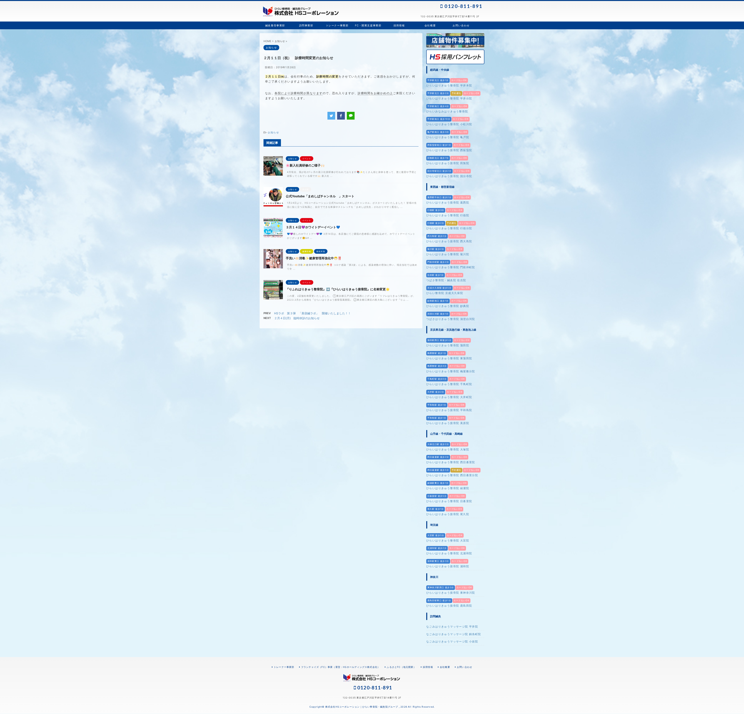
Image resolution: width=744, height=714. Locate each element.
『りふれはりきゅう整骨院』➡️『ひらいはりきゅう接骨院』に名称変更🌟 (338, 289)
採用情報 (399, 25)
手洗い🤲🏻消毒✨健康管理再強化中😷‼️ (314, 258)
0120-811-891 (462, 6)
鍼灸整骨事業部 (275, 25)
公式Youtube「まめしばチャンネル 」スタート (320, 196)
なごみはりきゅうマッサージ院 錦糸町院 (453, 634)
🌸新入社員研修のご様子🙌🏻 (305, 165)
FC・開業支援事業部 (368, 25)
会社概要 (430, 25)
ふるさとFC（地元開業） (401, 667)
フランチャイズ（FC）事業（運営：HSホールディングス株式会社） (340, 667)
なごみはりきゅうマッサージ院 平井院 (452, 626)
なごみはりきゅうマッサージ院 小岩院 (452, 641)
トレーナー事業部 (337, 25)
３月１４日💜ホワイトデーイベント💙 (313, 227)
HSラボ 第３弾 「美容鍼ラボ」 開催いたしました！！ (312, 313)
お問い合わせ (461, 25)
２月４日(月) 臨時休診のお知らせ (297, 318)
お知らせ (273, 132)
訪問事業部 (306, 25)
